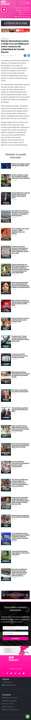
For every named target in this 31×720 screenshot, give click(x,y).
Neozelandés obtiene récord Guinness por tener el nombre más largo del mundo (21, 374)
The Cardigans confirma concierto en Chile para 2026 (20, 409)
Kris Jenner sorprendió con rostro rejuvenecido (20, 390)
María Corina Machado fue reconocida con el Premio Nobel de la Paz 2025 (20, 445)
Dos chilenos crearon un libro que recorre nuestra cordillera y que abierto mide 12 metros (20, 213)
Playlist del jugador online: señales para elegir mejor (21, 164)
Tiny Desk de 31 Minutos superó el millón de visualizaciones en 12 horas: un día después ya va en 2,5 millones (20, 483)
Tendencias (5, 38)
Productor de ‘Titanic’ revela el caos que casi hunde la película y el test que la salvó (20, 338)
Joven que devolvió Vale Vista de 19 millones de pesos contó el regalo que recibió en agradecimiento (21, 285)
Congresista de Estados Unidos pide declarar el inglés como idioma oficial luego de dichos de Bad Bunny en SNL (20, 501)
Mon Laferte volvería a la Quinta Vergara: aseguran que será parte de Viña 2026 (20, 303)
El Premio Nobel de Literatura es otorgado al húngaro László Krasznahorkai (20, 464)
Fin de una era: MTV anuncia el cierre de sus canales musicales (20, 355)
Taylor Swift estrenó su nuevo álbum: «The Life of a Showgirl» (20, 552)
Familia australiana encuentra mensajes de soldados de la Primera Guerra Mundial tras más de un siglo (20, 250)
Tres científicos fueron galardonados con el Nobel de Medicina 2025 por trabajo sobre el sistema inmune (21, 537)
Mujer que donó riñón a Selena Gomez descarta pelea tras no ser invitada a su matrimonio (20, 428)
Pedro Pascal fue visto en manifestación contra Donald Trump (20, 319)
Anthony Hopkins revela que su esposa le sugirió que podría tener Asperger (21, 176)
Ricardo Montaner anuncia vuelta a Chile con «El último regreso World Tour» (21, 195)
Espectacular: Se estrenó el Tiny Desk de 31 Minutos (20, 516)
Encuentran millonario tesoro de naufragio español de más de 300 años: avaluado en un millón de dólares (19, 572)
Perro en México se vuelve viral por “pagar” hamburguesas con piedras (20, 231)
